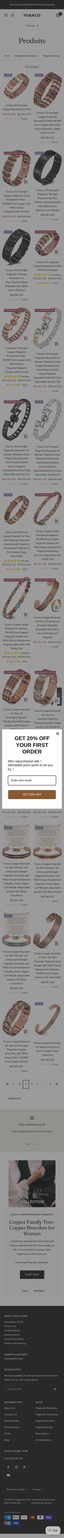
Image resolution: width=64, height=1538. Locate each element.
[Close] (57, 733)
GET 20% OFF (32, 794)
